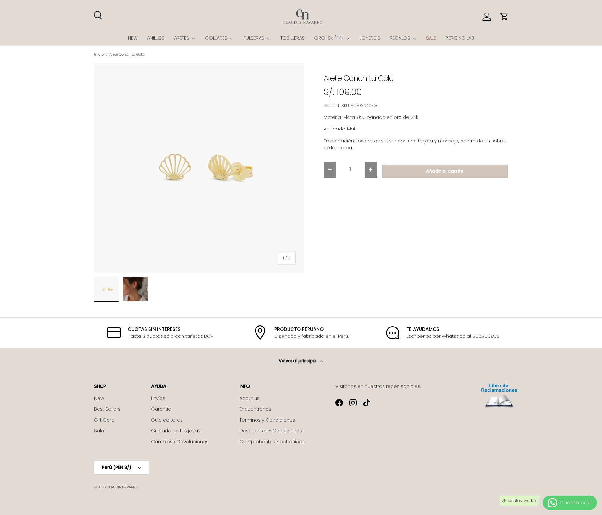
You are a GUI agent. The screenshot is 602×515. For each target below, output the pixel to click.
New (99, 398)
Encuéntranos (255, 409)
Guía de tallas (167, 420)
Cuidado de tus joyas (175, 430)
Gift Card (104, 420)
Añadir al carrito (444, 171)
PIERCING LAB (459, 38)
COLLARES (216, 38)
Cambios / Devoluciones (180, 441)
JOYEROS (370, 38)
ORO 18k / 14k (329, 38)
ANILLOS (156, 38)
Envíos (158, 398)
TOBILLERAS (292, 38)
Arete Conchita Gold (127, 54)
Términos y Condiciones (267, 420)
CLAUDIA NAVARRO (122, 487)
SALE (431, 38)
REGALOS (400, 38)
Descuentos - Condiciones (271, 430)
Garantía (161, 409)
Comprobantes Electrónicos (272, 441)
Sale (99, 430)
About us (250, 398)
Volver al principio (298, 361)
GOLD (329, 106)
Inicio (99, 54)
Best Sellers (107, 409)
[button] (504, 17)
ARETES (181, 38)
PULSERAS (253, 38)
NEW (133, 38)
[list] (198, 168)
